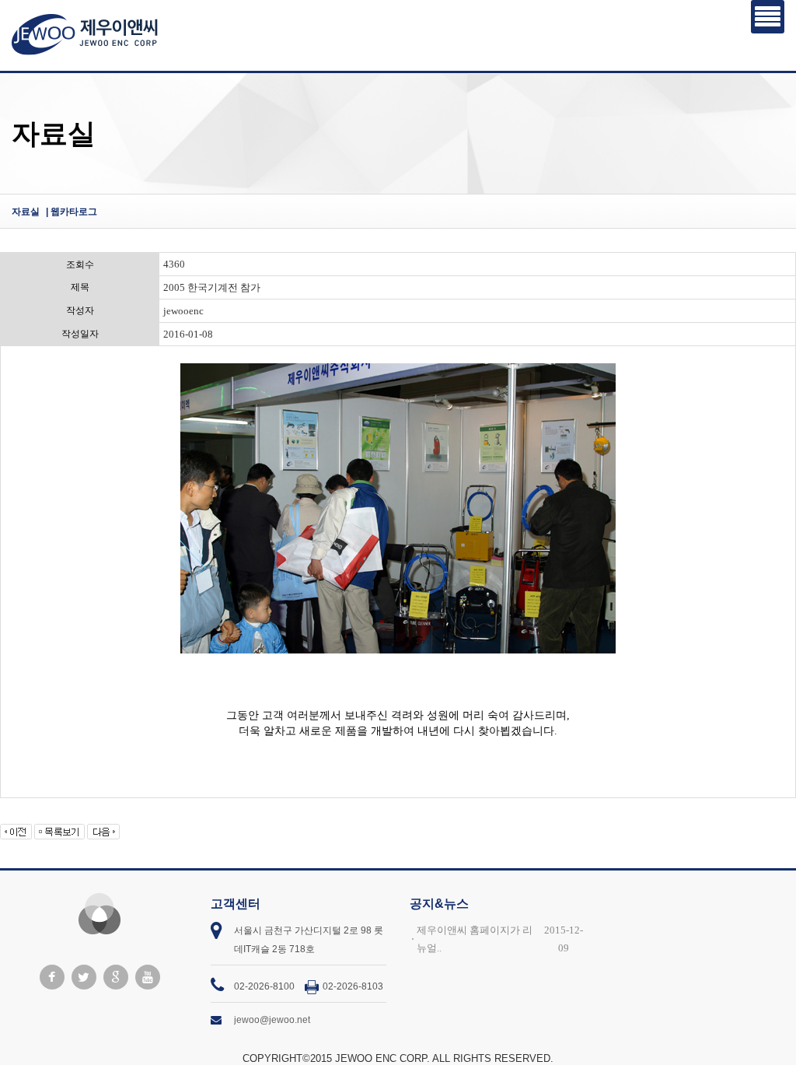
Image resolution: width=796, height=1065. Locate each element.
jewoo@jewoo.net (272, 1019)
